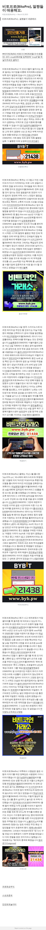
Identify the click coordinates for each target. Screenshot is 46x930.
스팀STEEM (38, 558)
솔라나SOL (22, 352)
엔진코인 (13, 358)
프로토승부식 (8, 886)
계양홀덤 (33, 100)
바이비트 (38, 94)
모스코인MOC (13, 230)
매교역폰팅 (12, 336)
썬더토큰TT (21, 540)
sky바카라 (17, 252)
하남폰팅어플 (17, 486)
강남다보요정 (15, 106)
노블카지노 (32, 821)
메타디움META (33, 415)
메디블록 (23, 267)
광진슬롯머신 (37, 405)
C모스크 (17, 662)
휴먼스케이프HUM (19, 652)
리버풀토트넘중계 (17, 627)
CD (6, 371)
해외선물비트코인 (15, 809)
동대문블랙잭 (29, 668)
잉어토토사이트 (20, 802)
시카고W (35, 239)
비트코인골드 (33, 141)
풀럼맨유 (9, 549)
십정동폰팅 (26, 221)
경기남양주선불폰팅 (29, 125)
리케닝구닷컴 (35, 116)
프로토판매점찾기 (21, 521)
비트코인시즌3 (33, 211)
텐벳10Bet (33, 827)
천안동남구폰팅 (36, 552)
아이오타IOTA (13, 205)
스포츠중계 (7, 895)
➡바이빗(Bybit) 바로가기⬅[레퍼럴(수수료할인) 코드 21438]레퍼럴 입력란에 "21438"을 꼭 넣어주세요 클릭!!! (22, 57)
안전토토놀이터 (9, 904)
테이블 (10, 199)
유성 (18, 189)
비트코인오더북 (22, 399)
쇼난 (11, 502)
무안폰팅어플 (13, 783)
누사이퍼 (33, 787)
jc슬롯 (11, 342)
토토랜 (14, 690)
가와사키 (31, 75)
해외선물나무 (28, 135)
